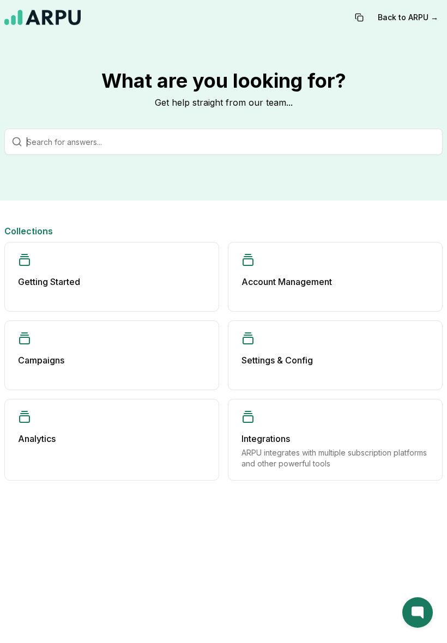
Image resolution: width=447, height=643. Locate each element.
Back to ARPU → (408, 17)
